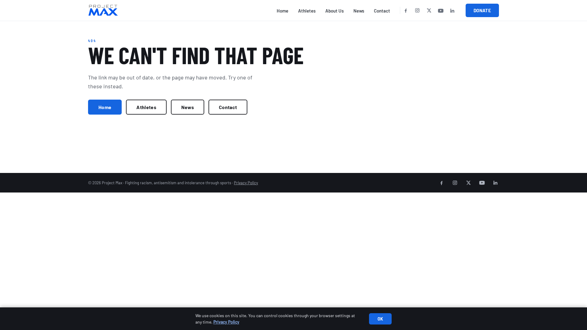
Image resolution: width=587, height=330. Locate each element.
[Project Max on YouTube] (440, 10)
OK (380, 318)
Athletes (307, 10)
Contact (382, 10)
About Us (334, 10)
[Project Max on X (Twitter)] (429, 10)
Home (282, 10)
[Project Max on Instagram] (417, 10)
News (358, 10)
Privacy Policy (246, 182)
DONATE (482, 10)
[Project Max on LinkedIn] (452, 10)
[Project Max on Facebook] (405, 10)
